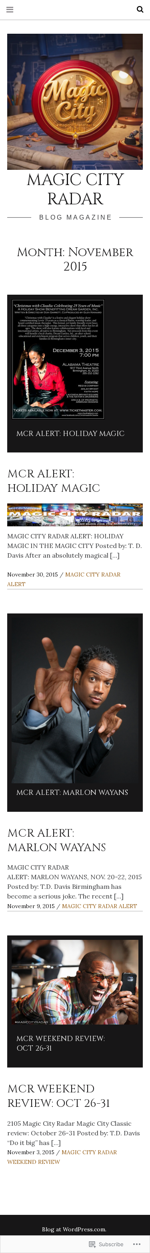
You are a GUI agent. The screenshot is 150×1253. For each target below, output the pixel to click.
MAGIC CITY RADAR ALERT (99, 906)
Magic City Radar (75, 189)
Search (137, 9)
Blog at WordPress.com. (74, 1229)
